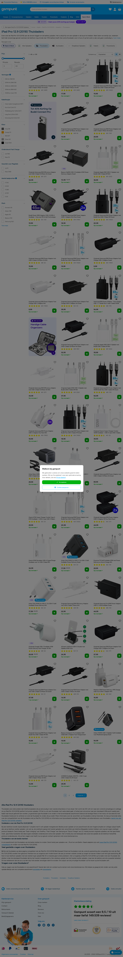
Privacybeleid (61, 477)
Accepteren (62, 482)
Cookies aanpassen (63, 487)
